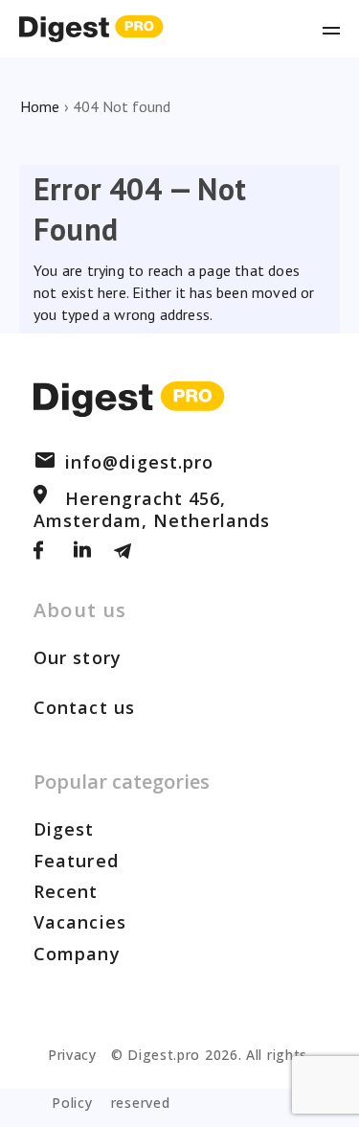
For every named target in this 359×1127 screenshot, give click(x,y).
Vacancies (80, 921)
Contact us (84, 707)
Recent (66, 891)
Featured (76, 860)
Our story (78, 657)
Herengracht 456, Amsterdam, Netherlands (152, 509)
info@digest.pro (139, 461)
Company (77, 953)
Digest (64, 828)
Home (39, 106)
